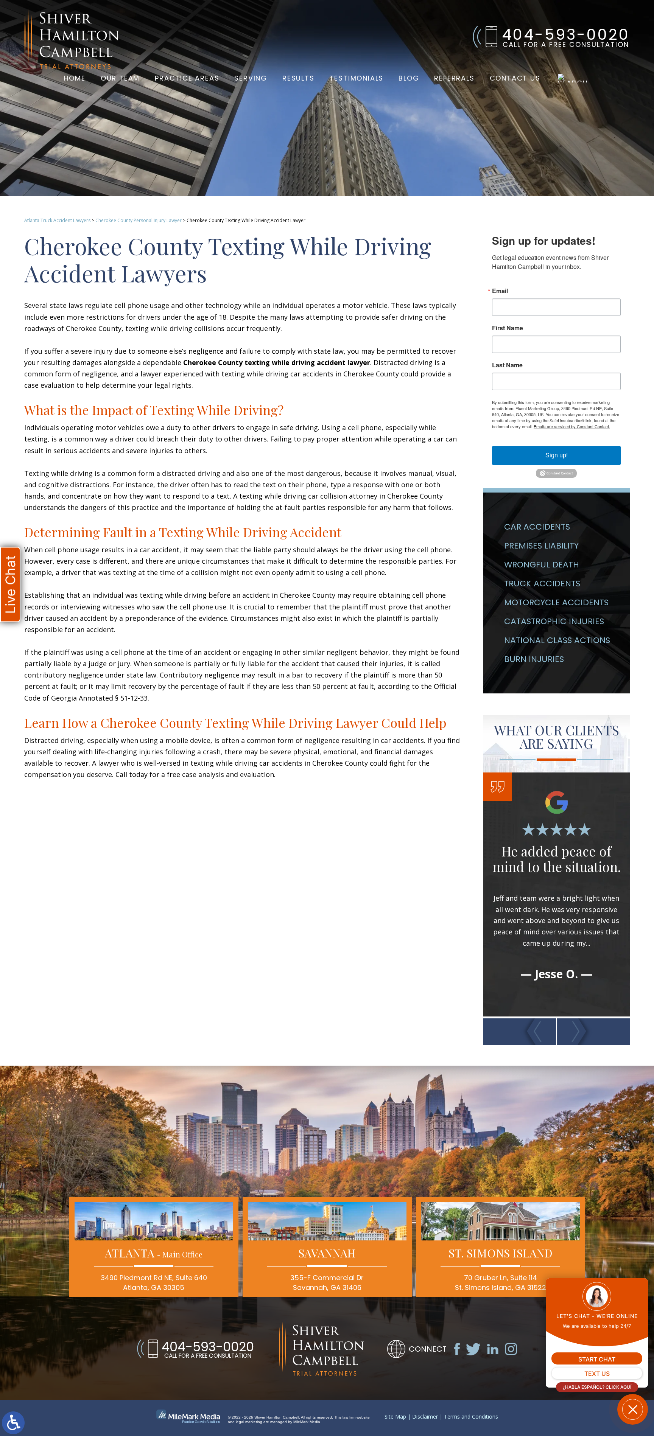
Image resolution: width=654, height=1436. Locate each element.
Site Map (395, 1417)
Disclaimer (425, 1417)
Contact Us (515, 78)
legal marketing (249, 1422)
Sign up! (556, 455)
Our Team (120, 78)
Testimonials (357, 78)
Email (500, 291)
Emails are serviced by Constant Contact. (572, 426)
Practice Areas (187, 78)
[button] (519, 1031)
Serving (250, 78)
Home (75, 78)
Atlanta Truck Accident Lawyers (57, 220)
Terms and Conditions (471, 1417)
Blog (409, 78)
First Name (507, 328)
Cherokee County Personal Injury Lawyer (138, 220)
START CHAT (596, 1359)
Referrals (454, 78)
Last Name (507, 365)
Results (298, 78)
